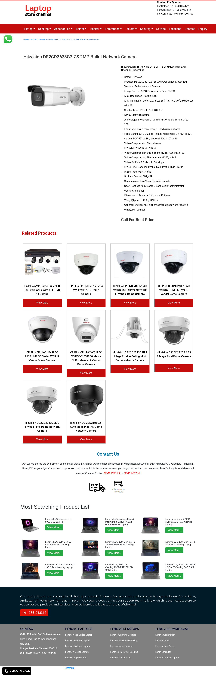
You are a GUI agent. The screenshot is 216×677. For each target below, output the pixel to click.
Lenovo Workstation (165, 635)
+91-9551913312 (34, 613)
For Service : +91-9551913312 (174, 9)
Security (145, 28)
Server (80, 28)
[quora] (67, 673)
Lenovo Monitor (163, 652)
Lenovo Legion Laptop (76, 657)
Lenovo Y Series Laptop (77, 652)
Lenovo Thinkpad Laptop (77, 646)
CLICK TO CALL (19, 670)
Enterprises (112, 28)
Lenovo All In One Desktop (123, 635)
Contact (190, 28)
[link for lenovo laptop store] (38, 12)
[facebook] (56, 673)
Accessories (62, 28)
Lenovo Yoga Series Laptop (79, 635)
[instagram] (62, 673)
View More (42, 302)
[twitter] (51, 673)
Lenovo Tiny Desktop (120, 657)
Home (26, 40)
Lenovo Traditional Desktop (123, 640)
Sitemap (69, 667)
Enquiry (202, 28)
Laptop (28, 28)
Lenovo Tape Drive (164, 646)
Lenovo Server (162, 640)
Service (161, 28)
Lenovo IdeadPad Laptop (77, 640)
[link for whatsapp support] (8, 39)
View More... (54, 527)
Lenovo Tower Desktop (121, 646)
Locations (175, 28)
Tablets (129, 28)
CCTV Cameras (38, 40)
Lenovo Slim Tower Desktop (124, 652)
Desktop (43, 28)
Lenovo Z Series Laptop (167, 657)
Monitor (94, 28)
